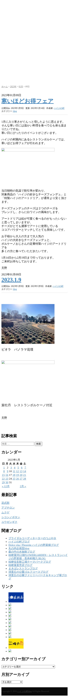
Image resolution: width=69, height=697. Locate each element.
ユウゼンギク (9, 522)
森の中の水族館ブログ (21, 551)
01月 (21, 86)
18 (14, 475)
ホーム (4, 86)
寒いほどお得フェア (27, 101)
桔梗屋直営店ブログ (20, 565)
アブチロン (8, 507)
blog (15, 111)
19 (17, 475)
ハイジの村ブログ (19, 541)
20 (21, 475)
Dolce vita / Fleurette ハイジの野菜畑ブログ (33, 545)
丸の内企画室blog (18, 548)
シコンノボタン (10, 517)
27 (21, 478)
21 (24, 475)
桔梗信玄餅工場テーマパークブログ (29, 561)
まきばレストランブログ (23, 568)
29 (3, 482)
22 (3, 478)
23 (6, 478)
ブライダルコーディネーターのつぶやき (32, 538)
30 (6, 482)
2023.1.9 (11, 279)
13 (21, 471)
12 (17, 471)
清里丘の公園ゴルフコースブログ (28, 571)
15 (3, 475)
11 (14, 471)
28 (24, 478)
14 (24, 471)
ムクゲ (5, 512)
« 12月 (6, 486)
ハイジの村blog (24, 691)
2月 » (23, 486)
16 (6, 475)
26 (17, 478)
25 (14, 478)
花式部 (5, 502)
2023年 (13, 86)
